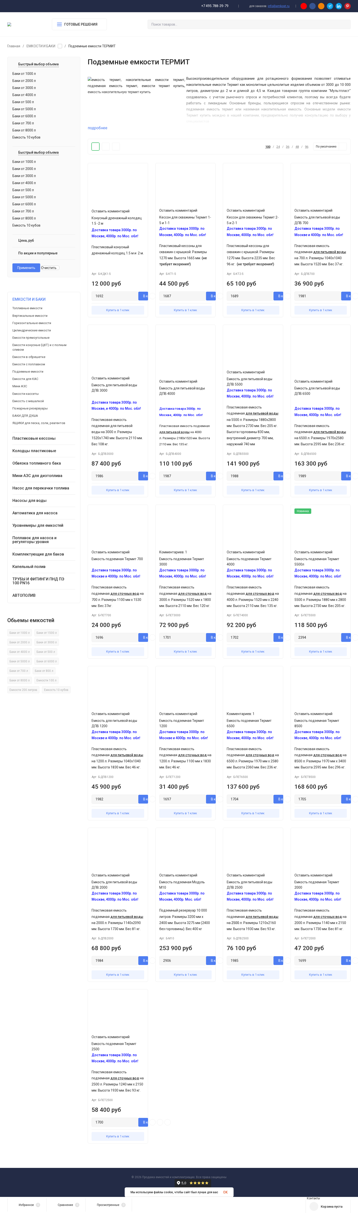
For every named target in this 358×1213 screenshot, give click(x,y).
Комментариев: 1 (173, 552)
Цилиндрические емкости (31, 330)
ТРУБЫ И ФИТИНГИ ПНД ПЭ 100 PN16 (38, 581)
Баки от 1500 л (47, 633)
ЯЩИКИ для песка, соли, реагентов (38, 423)
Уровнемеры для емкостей (37, 525)
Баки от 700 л (18, 671)
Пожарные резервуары (30, 408)
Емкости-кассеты (25, 394)
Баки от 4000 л (19, 652)
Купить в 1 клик (117, 310)
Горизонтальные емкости (31, 323)
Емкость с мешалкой (28, 401)
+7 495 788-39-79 (214, 6)
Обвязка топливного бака (36, 463)
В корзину (145, 296)
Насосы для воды (29, 500)
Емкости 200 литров (23, 690)
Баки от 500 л (46, 652)
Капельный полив (29, 566)
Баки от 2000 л (19, 642)
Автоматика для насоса (34, 513)
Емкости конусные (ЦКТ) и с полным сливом (39, 347)
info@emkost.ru (279, 6)
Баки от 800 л (44, 671)
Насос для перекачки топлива (40, 488)
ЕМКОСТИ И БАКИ (41, 46)
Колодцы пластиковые (34, 450)
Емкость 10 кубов (56, 690)
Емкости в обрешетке (28, 357)
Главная (13, 46)
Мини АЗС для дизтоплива (37, 475)
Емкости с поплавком (28, 364)
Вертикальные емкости (29, 316)
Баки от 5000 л (19, 661)
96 (306, 146)
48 (297, 146)
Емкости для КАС (25, 379)
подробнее (97, 128)
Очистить (49, 268)
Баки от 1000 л (19, 633)
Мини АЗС (19, 386)
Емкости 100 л (47, 680)
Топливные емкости (27, 308)
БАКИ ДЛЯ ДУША (25, 416)
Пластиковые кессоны (34, 438)
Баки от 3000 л (47, 642)
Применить (26, 268)
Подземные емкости (27, 371)
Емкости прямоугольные (30, 337)
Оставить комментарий (111, 211)
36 (287, 146)
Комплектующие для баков (38, 554)
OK (225, 1192)
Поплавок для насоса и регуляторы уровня (34, 540)
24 (278, 146)
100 (267, 146)
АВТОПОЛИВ (24, 595)
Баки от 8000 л (19, 680)
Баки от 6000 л (47, 661)
